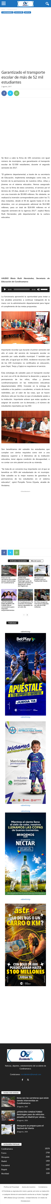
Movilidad (5, 1174)
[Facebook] (4, 93)
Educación (18, 12)
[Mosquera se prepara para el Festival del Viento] (42, 570)
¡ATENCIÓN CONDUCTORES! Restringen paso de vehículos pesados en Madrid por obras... (31, 1114)
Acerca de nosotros (28, 1187)
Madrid (4, 1161)
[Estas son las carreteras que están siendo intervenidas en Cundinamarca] (9, 570)
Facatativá (5, 1165)
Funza (3, 1153)
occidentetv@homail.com (31, 1074)
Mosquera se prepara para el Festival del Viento (40, 579)
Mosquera (5, 1157)
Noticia (27, 12)
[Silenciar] (38, 289)
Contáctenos (42, 1187)
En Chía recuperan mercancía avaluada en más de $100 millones (41, 604)
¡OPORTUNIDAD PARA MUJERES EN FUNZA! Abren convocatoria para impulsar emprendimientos (7, 606)
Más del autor (36, 561)
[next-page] (27, 614)
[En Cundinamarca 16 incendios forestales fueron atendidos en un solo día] (25, 594)
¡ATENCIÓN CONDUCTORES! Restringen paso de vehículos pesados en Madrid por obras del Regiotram (25, 582)
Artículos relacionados (18, 561)
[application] (25, 289)
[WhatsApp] (16, 93)
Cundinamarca (7, 12)
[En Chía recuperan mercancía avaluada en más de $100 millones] (42, 594)
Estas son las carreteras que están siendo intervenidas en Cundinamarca (8, 580)
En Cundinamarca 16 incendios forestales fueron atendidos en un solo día (25, 604)
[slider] (44, 289)
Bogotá (4, 1169)
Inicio (3, 10)
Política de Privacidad (11, 1187)
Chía (36, 599)
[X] (10, 93)
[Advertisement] (25, 42)
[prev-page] (24, 614)
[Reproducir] (5, 289)
